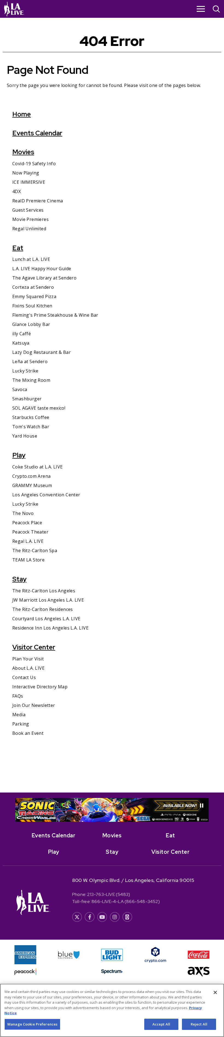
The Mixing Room (31, 380)
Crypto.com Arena (31, 476)
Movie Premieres (30, 219)
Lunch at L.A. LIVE (31, 259)
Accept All (161, 1024)
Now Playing (25, 173)
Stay (19, 579)
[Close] (215, 992)
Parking (20, 724)
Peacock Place (27, 523)
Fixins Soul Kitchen (32, 306)
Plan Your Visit (28, 659)
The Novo (23, 513)
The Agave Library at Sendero (44, 278)
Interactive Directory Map (39, 687)
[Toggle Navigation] (201, 8)
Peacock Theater (30, 532)
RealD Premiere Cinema (37, 201)
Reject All (199, 1024)
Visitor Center (33, 647)
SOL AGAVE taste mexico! (38, 408)
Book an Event (27, 733)
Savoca (19, 389)
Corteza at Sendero (33, 287)
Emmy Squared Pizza (34, 296)
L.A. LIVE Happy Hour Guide (41, 269)
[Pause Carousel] (201, 805)
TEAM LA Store (28, 560)
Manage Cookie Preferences (32, 1024)
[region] (112, 1010)
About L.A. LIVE (28, 668)
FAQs (17, 696)
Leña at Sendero (30, 362)
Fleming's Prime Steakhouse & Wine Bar (55, 315)
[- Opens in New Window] (112, 810)
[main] (112, 405)
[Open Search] (216, 9)
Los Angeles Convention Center (46, 495)
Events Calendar (37, 133)
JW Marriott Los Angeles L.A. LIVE (48, 600)
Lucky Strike (25, 371)
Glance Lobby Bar (31, 324)
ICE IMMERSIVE (28, 182)
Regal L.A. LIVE (27, 541)
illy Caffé (21, 334)
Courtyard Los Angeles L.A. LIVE (46, 619)
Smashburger (27, 399)
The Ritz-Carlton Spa (34, 550)
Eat (17, 248)
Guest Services (28, 210)
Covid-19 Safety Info (34, 164)
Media (18, 715)
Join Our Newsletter (33, 705)
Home (21, 114)
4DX (16, 191)
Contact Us (24, 677)
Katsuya (21, 343)
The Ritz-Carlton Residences (42, 609)
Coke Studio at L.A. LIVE (37, 467)
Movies (23, 152)
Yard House (24, 436)
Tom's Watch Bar (30, 427)
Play (18, 455)
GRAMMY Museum (32, 485)
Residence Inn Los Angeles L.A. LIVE (50, 628)
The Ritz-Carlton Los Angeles (43, 591)
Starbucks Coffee (30, 417)
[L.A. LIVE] (14, 8)
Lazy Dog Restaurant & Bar (41, 352)
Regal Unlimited (29, 229)
